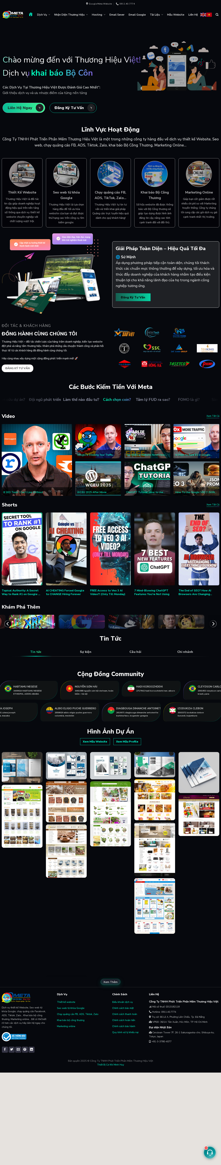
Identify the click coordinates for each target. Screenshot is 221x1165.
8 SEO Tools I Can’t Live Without (23, 492)
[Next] (213, 623)
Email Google (137, 15)
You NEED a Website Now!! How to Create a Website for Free (145, 455)
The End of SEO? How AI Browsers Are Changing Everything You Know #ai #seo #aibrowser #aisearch (198, 592)
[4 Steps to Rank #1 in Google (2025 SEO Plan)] (196, 441)
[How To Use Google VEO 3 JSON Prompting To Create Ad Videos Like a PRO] (196, 478)
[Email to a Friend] (18, 1050)
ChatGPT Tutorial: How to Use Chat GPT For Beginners (144, 492)
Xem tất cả (212, 416)
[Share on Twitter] (12, 1050)
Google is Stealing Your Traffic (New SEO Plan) (95, 455)
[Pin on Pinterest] (25, 1050)
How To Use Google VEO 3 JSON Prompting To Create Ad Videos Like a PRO (195, 492)
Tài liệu (155, 15)
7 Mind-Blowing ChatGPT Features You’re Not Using (151, 592)
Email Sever (116, 15)
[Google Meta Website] (13, 14)
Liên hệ (193, 15)
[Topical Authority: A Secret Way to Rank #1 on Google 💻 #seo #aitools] (22, 548)
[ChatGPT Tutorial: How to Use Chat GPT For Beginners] (147, 478)
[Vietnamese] (209, 14)
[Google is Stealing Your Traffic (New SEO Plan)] (98, 441)
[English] (203, 14)
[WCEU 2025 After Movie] (98, 478)
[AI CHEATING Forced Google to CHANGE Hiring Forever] (66, 548)
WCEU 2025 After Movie (92, 492)
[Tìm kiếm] (217, 14)
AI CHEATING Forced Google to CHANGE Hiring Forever (65, 592)
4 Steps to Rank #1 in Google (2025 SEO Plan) (192, 455)
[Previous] (7, 623)
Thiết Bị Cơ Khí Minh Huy (110, 1064)
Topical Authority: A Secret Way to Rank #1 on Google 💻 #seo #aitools (22, 592)
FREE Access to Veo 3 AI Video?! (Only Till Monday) (107, 592)
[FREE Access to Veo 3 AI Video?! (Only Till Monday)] (110, 548)
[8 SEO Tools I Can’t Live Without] (37, 460)
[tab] (35, 651)
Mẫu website (175, 15)
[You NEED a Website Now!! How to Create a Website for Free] (147, 441)
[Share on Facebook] (5, 1050)
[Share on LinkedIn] (31, 1050)
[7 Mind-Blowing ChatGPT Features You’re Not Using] (154, 548)
